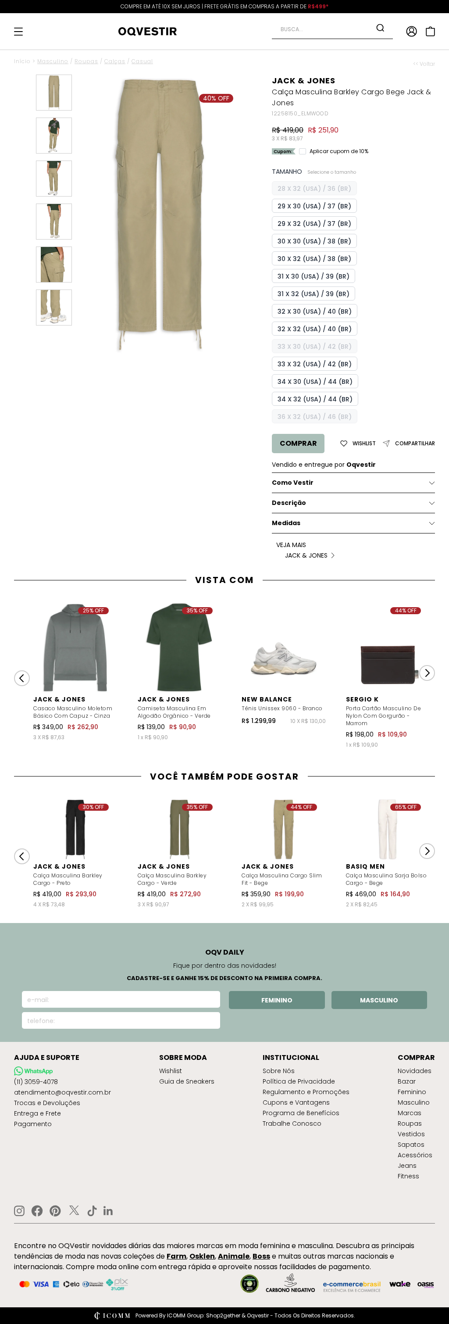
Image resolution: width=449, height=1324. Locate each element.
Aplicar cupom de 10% (339, 151)
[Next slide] (427, 673)
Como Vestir (293, 482)
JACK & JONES (303, 80)
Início (22, 61)
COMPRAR (298, 443)
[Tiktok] (92, 1211)
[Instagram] (19, 1211)
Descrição (289, 502)
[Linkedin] (108, 1211)
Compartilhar (415, 443)
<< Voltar (424, 64)
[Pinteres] (55, 1211)
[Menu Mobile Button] (18, 31)
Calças (114, 61)
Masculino (52, 61)
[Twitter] (74, 1211)
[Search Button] (380, 28)
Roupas (86, 61)
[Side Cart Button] (430, 31)
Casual (142, 61)
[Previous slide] (22, 678)
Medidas (286, 523)
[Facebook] (37, 1211)
